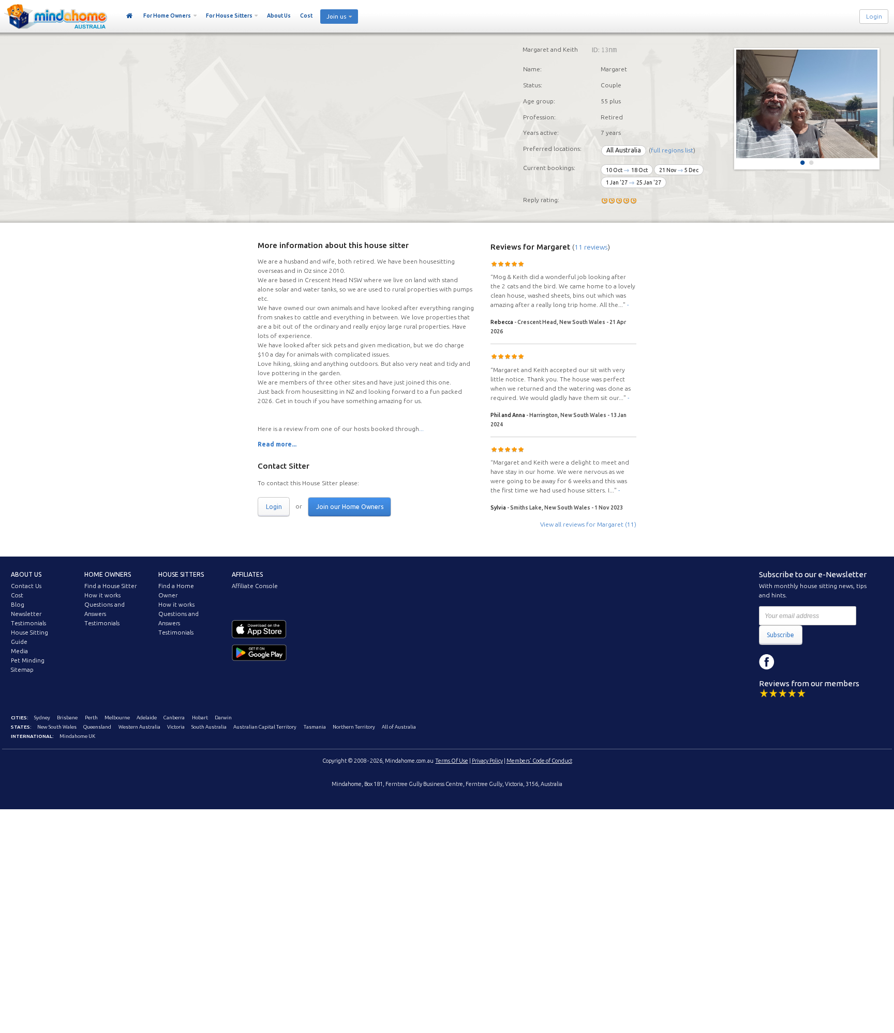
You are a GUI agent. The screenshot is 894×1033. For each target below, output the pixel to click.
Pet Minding (27, 660)
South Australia (209, 727)
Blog (17, 605)
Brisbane (67, 717)
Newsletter (26, 614)
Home (129, 16)
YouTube (813, 662)
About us (26, 574)
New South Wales (57, 727)
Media (19, 651)
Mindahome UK (77, 736)
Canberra (174, 717)
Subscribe (780, 634)
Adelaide (147, 717)
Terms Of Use (452, 761)
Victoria (176, 727)
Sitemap (22, 670)
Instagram (790, 662)
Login (874, 16)
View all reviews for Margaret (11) (588, 524)
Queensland (97, 727)
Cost (306, 15)
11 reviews (591, 247)
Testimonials (28, 623)
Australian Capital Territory (264, 727)
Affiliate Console (255, 586)
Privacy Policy (487, 761)
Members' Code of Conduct (539, 761)
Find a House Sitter (110, 586)
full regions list (672, 150)
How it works (102, 595)
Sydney (42, 717)
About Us (279, 15)
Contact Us (26, 586)
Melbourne (117, 717)
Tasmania (315, 727)
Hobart (200, 717)
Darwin (223, 717)
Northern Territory (354, 727)
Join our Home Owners (349, 506)
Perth (91, 717)
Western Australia (139, 727)
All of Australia (399, 727)
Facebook (766, 662)
